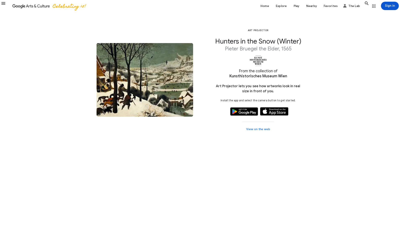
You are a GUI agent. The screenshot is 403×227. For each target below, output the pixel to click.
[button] (6, 6)
